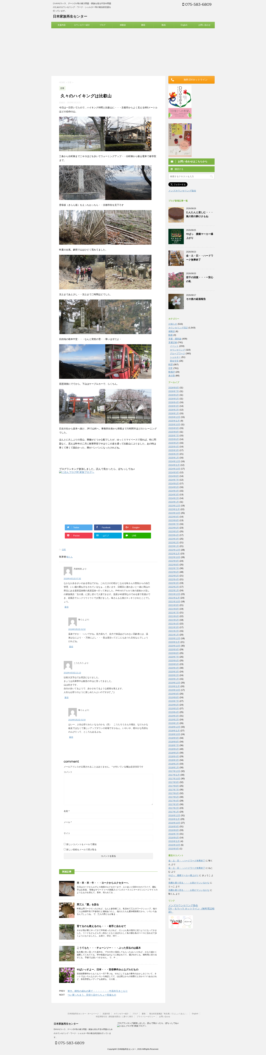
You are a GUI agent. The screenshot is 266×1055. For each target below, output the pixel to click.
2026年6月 (173, 395)
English (184, 25)
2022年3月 (173, 583)
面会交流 (174, 361)
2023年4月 (173, 535)
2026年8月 (173, 387)
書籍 (143, 25)
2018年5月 (173, 752)
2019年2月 (173, 719)
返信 (66, 607)
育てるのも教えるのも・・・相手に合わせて (101, 926)
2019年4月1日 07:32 (72, 579)
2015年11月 (174, 841)
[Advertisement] (133, 51)
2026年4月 (173, 402)
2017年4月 (173, 800)
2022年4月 (173, 579)
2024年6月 (173, 483)
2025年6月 (173, 439)
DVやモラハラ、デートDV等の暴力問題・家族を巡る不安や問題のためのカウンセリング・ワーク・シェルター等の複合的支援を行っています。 (83, 1033)
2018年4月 (173, 756)
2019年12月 (174, 682)
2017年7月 (173, 789)
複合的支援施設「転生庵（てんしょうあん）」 (168, 1014)
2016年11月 (174, 819)
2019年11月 (174, 686)
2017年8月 (173, 786)
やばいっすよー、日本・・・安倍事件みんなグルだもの (107, 969)
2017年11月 (174, 775)
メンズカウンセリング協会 (182, 190)
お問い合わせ (204, 25)
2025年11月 (174, 421)
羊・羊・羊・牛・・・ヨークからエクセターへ (103, 882)
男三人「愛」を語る (88, 904)
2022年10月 (174, 557)
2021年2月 (173, 631)
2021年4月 (173, 623)
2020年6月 (173, 660)
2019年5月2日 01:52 (77, 629)
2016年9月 (173, 826)
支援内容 (62, 25)
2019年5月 (173, 708)
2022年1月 (173, 590)
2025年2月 (173, 454)
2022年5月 (173, 575)
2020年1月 (173, 679)
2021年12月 (174, 594)
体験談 (123, 25)
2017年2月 (173, 808)
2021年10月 (174, 601)
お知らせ (172, 324)
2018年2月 (173, 764)
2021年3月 (173, 627)
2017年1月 (173, 811)
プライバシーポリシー (146, 1017)
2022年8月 (173, 564)
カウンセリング (177, 350)
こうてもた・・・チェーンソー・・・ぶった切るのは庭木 (109, 948)
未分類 (171, 375)
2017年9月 (173, 782)
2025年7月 (173, 435)
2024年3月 (173, 494)
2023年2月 (173, 542)
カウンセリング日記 (178, 327)
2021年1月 (173, 634)
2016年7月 (173, 834)
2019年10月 (174, 690)
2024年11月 (174, 465)
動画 (164, 25)
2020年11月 (174, 642)
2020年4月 (173, 668)
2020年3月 (173, 671)
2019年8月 (173, 697)
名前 (66, 811)
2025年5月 (173, 443)
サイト (67, 833)
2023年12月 (174, 505)
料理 (170, 364)
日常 (64, 549)
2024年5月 (173, 487)
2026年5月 (173, 398)
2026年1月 (173, 413)
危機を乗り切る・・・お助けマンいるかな (188, 882)
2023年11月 (174, 509)
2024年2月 (173, 498)
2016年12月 (174, 815)
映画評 (171, 372)
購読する (178, 169)
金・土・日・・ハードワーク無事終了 (186, 860)
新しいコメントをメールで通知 (81, 844)
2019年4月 (173, 712)
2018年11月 (174, 730)
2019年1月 (173, 723)
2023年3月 (173, 539)
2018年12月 (174, 727)
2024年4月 (173, 491)
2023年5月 (173, 531)
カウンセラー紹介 (82, 25)
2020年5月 (173, 664)
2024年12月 (174, 461)
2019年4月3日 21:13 (72, 673)
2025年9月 (173, 428)
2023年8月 (173, 520)
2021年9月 (173, 605)
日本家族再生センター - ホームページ (83, 1014)
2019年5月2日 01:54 (77, 720)
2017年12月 (174, 771)
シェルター (175, 357)
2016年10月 (174, 823)
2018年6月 (173, 749)
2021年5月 (173, 620)
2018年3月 (173, 760)
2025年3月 (173, 450)
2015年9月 (173, 848)
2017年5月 (173, 797)
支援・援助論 (174, 338)
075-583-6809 (198, 4)
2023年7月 (173, 524)
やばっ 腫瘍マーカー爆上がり (183, 875)
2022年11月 (174, 553)
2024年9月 (173, 472)
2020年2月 (173, 675)
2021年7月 (173, 612)
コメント (68, 772)
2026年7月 (173, 391)
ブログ (102, 25)
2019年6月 (173, 705)
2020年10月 (174, 646)
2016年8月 (173, 830)
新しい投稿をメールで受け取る (81, 849)
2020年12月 (174, 638)
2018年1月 (173, 767)
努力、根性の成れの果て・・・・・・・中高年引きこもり (98, 991)
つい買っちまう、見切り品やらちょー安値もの (92, 995)
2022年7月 (173, 568)
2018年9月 (173, 738)
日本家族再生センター (70, 16)
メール (68, 822)
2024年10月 (174, 468)
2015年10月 (174, 845)
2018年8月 (173, 741)
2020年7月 (173, 657)
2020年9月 (173, 649)
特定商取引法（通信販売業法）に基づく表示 (114, 1017)
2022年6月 (173, 572)
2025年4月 (173, 446)
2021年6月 (173, 616)
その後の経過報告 (196, 299)
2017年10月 (174, 778)
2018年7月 (173, 745)
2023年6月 (173, 528)
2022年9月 (173, 561)
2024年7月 (173, 480)
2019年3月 (173, 716)
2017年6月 (173, 793)
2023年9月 (173, 516)
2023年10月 (174, 513)
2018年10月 (174, 734)
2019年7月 (173, 701)
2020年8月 (173, 653)
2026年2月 (173, 409)
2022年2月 (173, 587)
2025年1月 (173, 457)
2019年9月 (173, 693)
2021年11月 (174, 598)
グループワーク (177, 353)
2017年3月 (173, 804)
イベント (174, 346)
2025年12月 (174, 417)
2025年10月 (174, 424)
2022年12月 (174, 550)
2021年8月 (173, 609)
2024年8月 (173, 476)
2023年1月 (173, 546)
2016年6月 (173, 837)
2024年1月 (173, 502)
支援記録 (172, 342)
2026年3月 (173, 406)
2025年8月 (173, 432)
